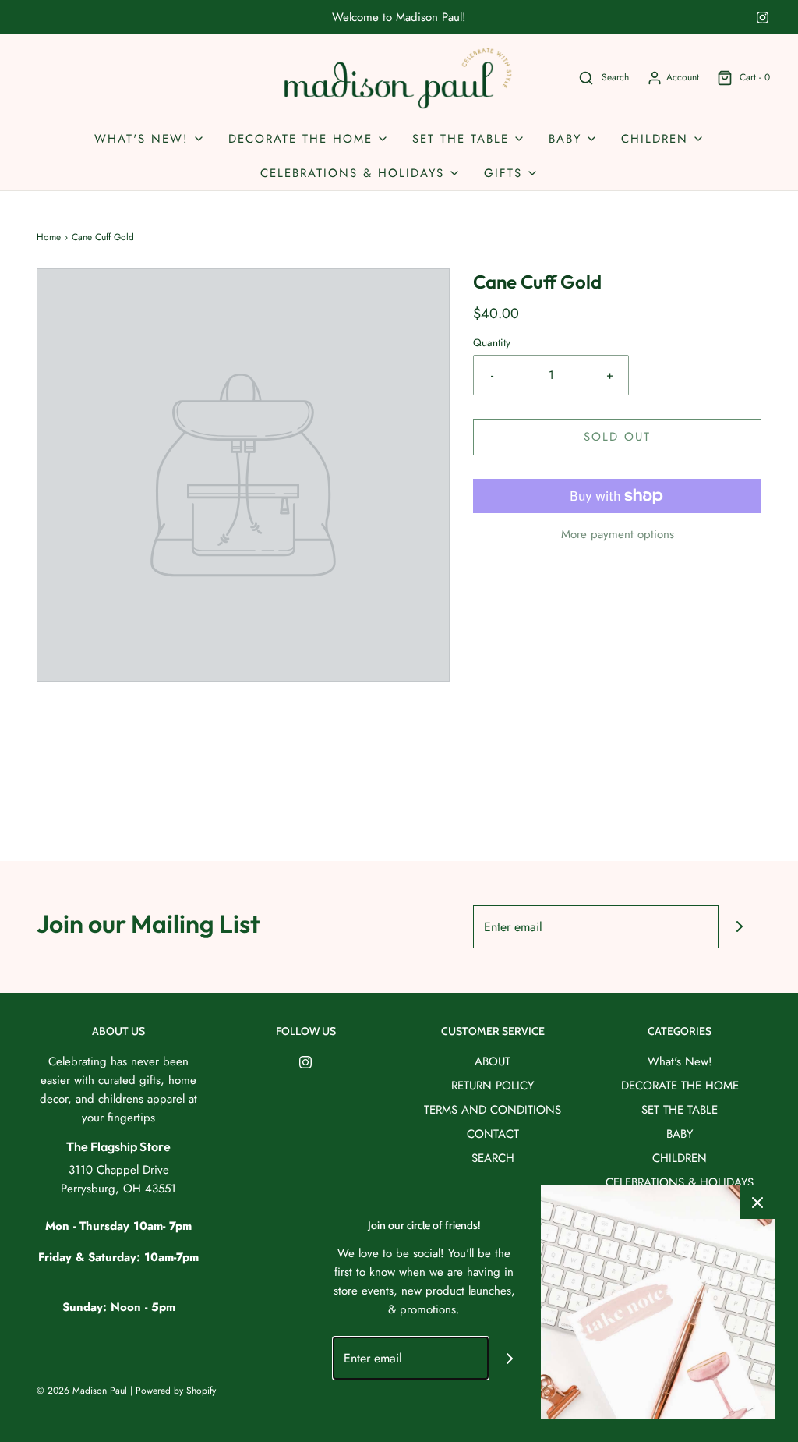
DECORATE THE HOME (680, 1085)
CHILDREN (679, 1158)
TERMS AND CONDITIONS (492, 1109)
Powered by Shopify (176, 1391)
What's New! (680, 1061)
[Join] (740, 926)
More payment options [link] (617, 534)
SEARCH (492, 1158)
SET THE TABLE (679, 1109)
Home (49, 237)
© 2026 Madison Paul (82, 1391)
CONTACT (493, 1134)
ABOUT (492, 1061)
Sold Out (617, 436)
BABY (679, 1134)
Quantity (491, 342)
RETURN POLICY (492, 1085)
